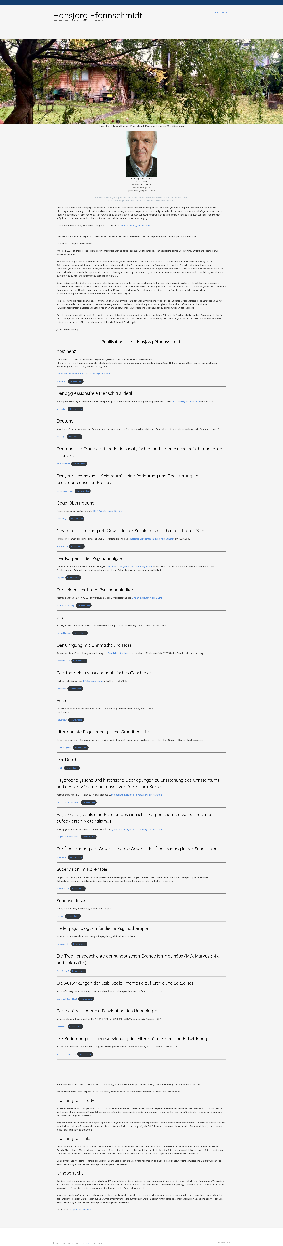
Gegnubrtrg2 (62, 518)
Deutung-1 (61, 436)
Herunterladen (76, 381)
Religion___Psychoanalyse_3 (68, 802)
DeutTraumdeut (63, 464)
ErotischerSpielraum (65, 491)
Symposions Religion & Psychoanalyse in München (136, 794)
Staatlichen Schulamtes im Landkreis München (151, 538)
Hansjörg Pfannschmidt (97, 15)
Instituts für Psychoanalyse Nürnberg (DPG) (130, 566)
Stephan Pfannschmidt (81, 1209)
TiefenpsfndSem (63, 944)
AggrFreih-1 (61, 409)
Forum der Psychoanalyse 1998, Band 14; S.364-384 (83, 373)
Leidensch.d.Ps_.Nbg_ (65, 605)
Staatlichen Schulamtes (119, 653)
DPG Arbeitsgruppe (93, 680)
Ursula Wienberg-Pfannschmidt (135, 225)
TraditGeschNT (63, 971)
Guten (91, 1243)
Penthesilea (61, 1026)
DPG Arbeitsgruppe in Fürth (186, 401)
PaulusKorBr (62, 720)
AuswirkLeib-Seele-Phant (67, 999)
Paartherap (61, 688)
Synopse (60, 916)
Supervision (61, 857)
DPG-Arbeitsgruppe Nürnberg (108, 510)
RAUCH (60, 768)
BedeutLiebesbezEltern (66, 1054)
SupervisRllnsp (63, 888)
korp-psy (60, 577)
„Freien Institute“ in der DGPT (147, 597)
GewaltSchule (62, 546)
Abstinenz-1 (61, 381)
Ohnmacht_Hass (63, 661)
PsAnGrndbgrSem (64, 747)
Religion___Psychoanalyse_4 (68, 837)
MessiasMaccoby (64, 633)
